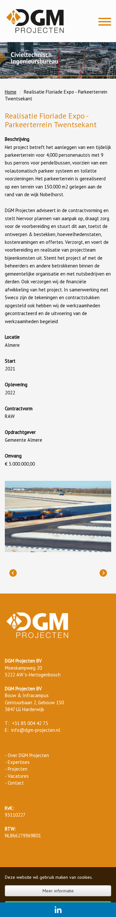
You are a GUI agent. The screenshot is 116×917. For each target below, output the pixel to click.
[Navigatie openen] (104, 22)
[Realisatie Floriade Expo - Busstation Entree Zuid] (13, 573)
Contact (16, 783)
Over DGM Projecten (28, 755)
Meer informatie (58, 891)
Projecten (17, 769)
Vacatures (18, 776)
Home (10, 92)
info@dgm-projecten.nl (35, 730)
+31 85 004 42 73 (30, 723)
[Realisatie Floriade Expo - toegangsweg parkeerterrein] (103, 573)
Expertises (19, 762)
